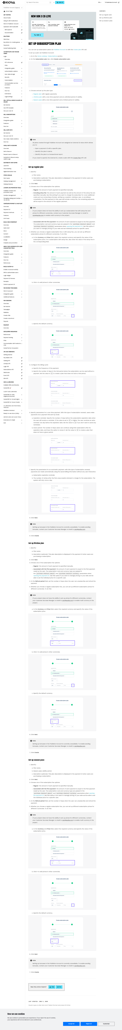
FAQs (6, 65)
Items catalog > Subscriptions (47, 56)
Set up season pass (105, 20)
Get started (7, 105)
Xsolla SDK (7, 388)
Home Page (9, 11)
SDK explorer (8, 29)
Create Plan (77, 158)
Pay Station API (8, 357)
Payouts (6, 321)
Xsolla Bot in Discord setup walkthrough (11, 158)
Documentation (9, 32)
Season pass (37, 100)
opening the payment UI (74, 226)
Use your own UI (8, 136)
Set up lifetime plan (105, 17)
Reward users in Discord (10, 154)
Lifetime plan (37, 97)
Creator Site (7, 315)
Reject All (89, 1023)
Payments (6, 45)
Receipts (6, 281)
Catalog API (7, 360)
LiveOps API (7, 363)
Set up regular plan (105, 15)
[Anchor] (62, 43)
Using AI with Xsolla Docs (11, 20)
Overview (7, 59)
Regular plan (37, 94)
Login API (6, 366)
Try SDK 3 (37, 35)
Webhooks (7, 372)
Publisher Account (60, 49)
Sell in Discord (7, 151)
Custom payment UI (9, 284)
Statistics (6, 312)
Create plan (77, 49)
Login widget (7, 275)
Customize (106, 1023)
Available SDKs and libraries (11, 385)
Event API (6, 375)
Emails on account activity (11, 269)
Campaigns (7, 309)
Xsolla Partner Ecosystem (11, 348)
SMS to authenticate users (11, 272)
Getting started (8, 354)
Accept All (71, 1023)
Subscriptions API (9, 369)
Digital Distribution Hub (10, 171)
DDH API (6, 378)
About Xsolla (7, 17)
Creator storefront (9, 318)
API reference (9, 62)
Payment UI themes (9, 278)
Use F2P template (9, 108)
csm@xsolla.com (38, 215)
